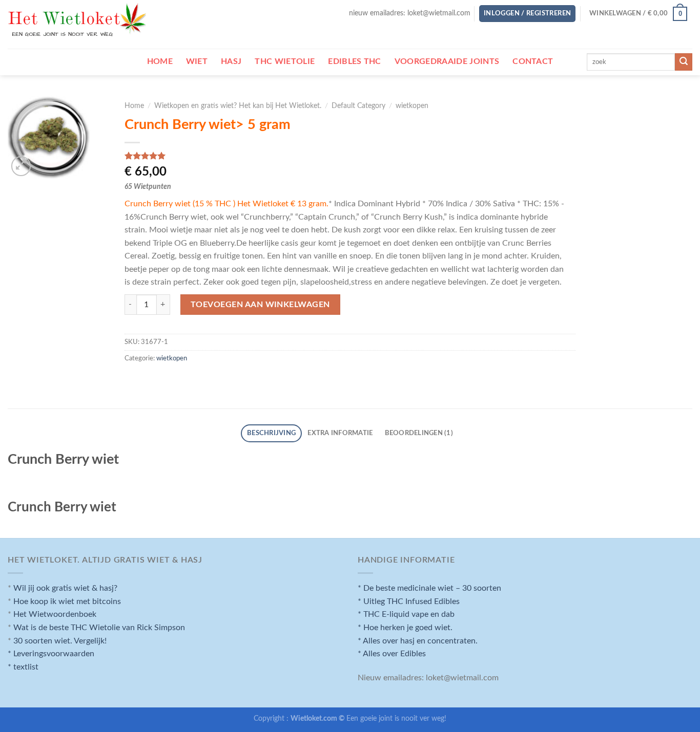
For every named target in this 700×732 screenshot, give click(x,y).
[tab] (271, 433)
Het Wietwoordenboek (54, 614)
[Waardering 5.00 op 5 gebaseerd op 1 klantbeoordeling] (350, 156)
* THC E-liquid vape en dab (406, 614)
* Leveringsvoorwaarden (51, 654)
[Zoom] (21, 166)
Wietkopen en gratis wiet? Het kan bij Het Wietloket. (237, 106)
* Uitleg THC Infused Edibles (409, 601)
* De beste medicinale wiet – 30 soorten (429, 588)
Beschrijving (271, 433)
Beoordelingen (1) (419, 433)
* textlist (23, 667)
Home (134, 106)
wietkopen (412, 106)
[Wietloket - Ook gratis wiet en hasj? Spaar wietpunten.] (78, 24)
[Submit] (683, 62)
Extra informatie (340, 433)
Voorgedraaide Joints (447, 61)
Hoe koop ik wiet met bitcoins (67, 601)
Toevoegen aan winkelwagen (260, 304)
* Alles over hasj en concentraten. (418, 641)
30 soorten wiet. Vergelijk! (60, 641)
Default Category (358, 106)
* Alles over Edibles (392, 654)
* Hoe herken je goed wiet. (405, 627)
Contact (532, 61)
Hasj (231, 61)
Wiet (197, 61)
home (160, 61)
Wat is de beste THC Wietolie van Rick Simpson (99, 627)
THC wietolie (285, 61)
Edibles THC (354, 61)
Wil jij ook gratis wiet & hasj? (65, 588)
